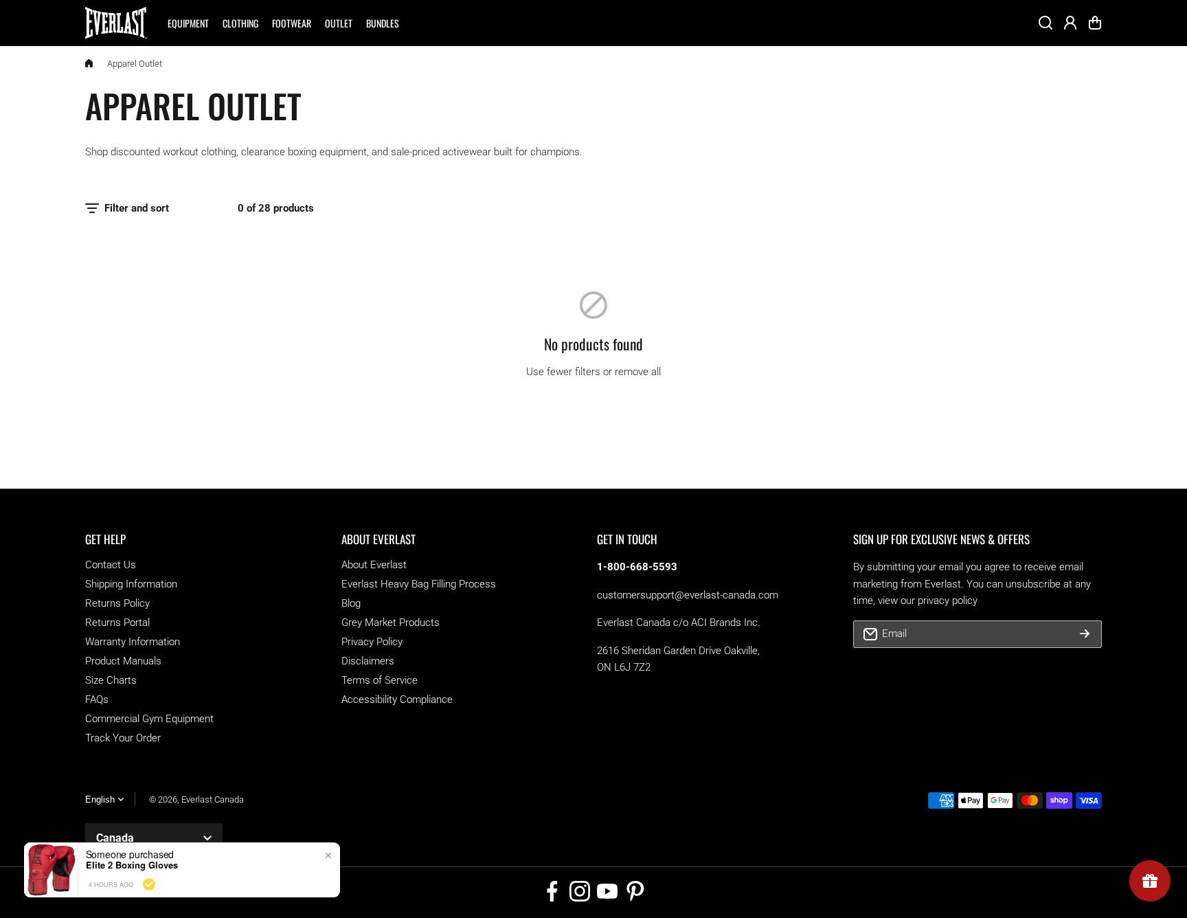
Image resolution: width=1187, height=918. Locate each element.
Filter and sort (136, 208)
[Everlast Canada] (116, 23)
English (100, 799)
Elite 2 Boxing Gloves (132, 865)
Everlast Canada (212, 799)
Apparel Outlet (134, 63)
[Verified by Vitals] (149, 884)
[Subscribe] (1084, 634)
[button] (1095, 23)
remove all (638, 372)
